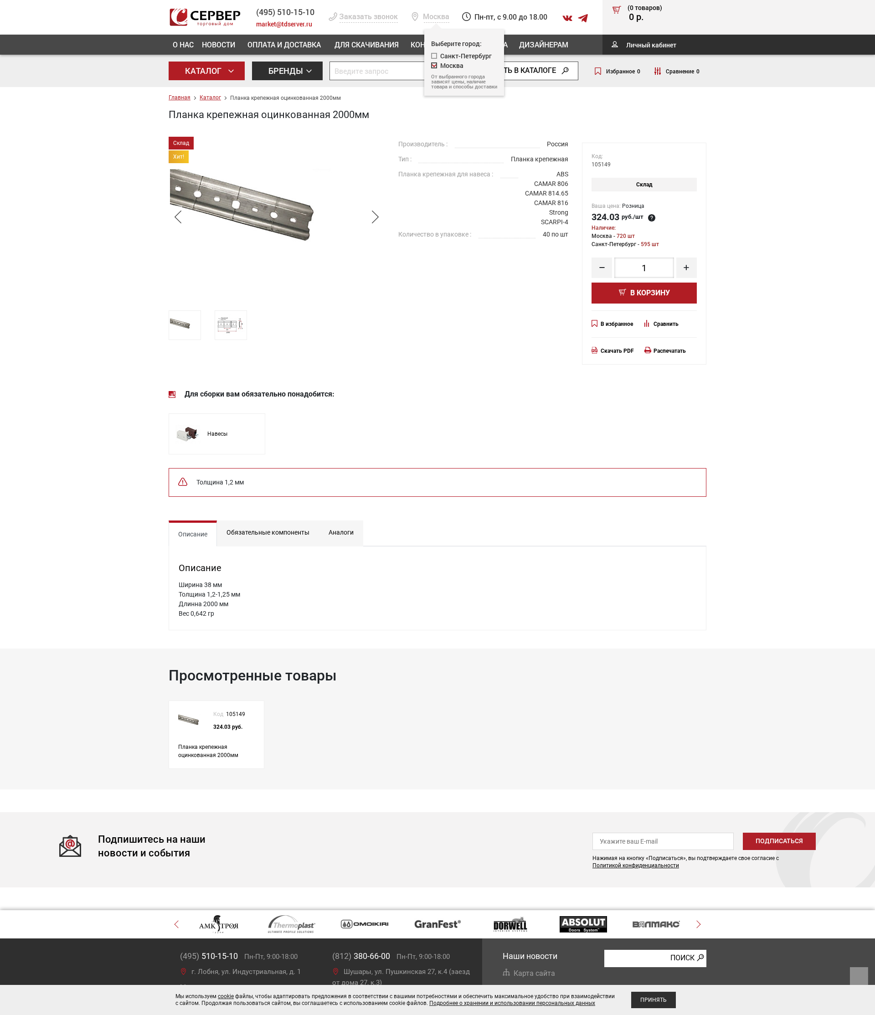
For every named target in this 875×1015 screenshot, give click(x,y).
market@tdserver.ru (284, 24)
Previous (177, 217)
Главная (179, 97)
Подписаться (779, 841)
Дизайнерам (543, 44)
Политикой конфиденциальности (635, 865)
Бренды (286, 70)
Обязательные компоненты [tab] (267, 532)
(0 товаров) (645, 13)
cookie (226, 996)
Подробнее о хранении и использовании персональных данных (512, 1003)
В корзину (649, 293)
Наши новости (530, 956)
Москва (451, 65)
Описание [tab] (192, 534)
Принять (653, 1000)
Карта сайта (534, 973)
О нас (183, 44)
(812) (361, 956)
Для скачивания (367, 44)
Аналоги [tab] (341, 532)
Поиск (682, 957)
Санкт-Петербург (466, 56)
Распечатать (670, 351)
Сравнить (666, 324)
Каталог (204, 70)
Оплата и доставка (284, 44)
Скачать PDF (617, 351)
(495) (209, 956)
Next (375, 217)
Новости (218, 44)
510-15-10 (285, 11)
